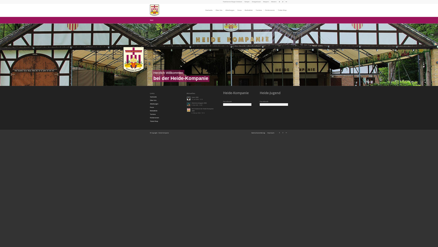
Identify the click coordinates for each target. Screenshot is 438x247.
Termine (153, 114)
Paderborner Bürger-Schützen (232, 2)
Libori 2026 (195, 97)
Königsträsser (256, 2)
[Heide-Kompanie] (154, 10)
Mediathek (153, 111)
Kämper (247, 2)
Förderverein (154, 118)
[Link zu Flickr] (286, 1)
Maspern (266, 2)
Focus (152, 107)
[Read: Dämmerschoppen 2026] (189, 104)
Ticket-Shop (154, 121)
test (151, 20)
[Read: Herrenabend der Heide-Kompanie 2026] (189, 110)
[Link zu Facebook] (279, 1)
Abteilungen (154, 104)
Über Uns (153, 100)
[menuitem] (232, 1)
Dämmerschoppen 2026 (199, 103)
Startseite (153, 97)
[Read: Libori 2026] (189, 99)
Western (273, 2)
